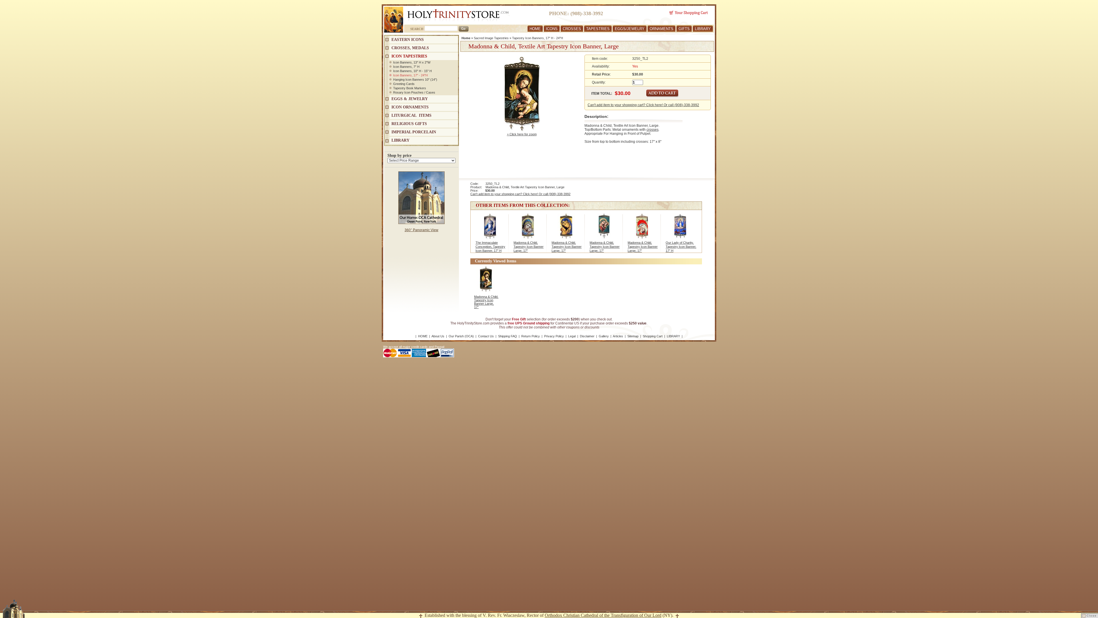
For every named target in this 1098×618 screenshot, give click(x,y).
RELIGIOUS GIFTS (409, 124)
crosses (653, 130)
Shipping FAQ (507, 336)
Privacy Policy (554, 336)
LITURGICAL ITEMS (411, 115)
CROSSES (572, 29)
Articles (618, 336)
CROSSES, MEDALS (410, 48)
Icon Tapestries (409, 56)
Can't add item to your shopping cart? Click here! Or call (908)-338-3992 (643, 105)
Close (1092, 615)
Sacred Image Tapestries (491, 38)
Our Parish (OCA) (461, 336)
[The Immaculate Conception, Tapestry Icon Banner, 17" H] (490, 229)
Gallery (604, 336)
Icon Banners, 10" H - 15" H (412, 71)
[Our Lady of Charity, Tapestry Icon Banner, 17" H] (680, 229)
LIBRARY (703, 29)
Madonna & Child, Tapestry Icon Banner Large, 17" (529, 246)
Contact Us (486, 336)
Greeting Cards (404, 84)
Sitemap (632, 336)
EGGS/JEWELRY (630, 29)
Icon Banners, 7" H (406, 66)
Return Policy (530, 336)
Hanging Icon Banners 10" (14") (415, 79)
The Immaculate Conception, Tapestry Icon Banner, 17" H (490, 246)
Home (466, 38)
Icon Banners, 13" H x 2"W (411, 62)
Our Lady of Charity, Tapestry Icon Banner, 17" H (681, 246)
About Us (437, 336)
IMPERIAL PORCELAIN (413, 132)
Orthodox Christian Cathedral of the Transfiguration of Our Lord (603, 615)
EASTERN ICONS (407, 39)
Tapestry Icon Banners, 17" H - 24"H (537, 38)
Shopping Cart (653, 336)
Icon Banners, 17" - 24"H (410, 75)
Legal (572, 336)
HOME (535, 29)
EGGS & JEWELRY (409, 99)
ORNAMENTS (661, 29)
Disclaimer (587, 336)
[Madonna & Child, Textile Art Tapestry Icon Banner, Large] (528, 229)
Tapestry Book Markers (409, 88)
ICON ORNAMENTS (410, 107)
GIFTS (684, 29)
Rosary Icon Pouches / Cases (414, 92)
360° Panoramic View (421, 230)
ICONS (552, 29)
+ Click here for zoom (522, 134)
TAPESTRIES (598, 29)
